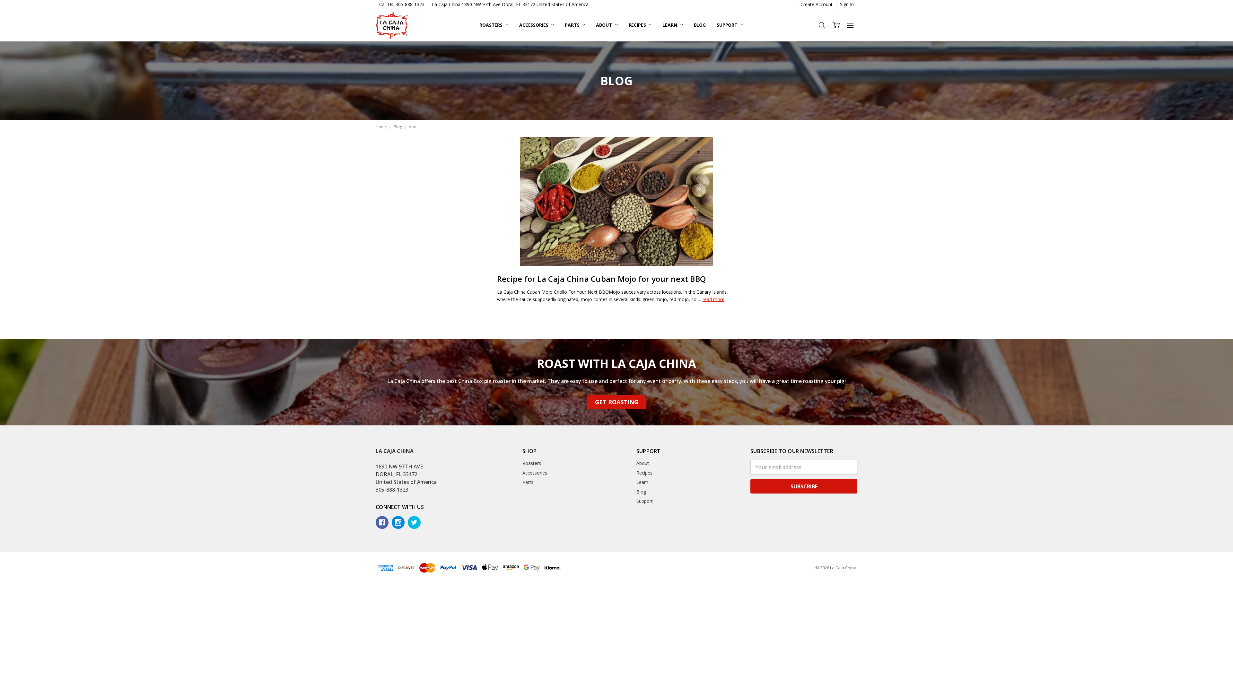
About (604, 25)
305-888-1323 (392, 489)
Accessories (534, 25)
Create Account (816, 4)
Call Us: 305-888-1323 (401, 4)
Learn (670, 25)
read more (713, 299)
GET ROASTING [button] (616, 402)
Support (728, 25)
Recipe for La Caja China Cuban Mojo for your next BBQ (601, 278)
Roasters (491, 25)
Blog (700, 25)
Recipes (638, 25)
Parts (573, 25)
